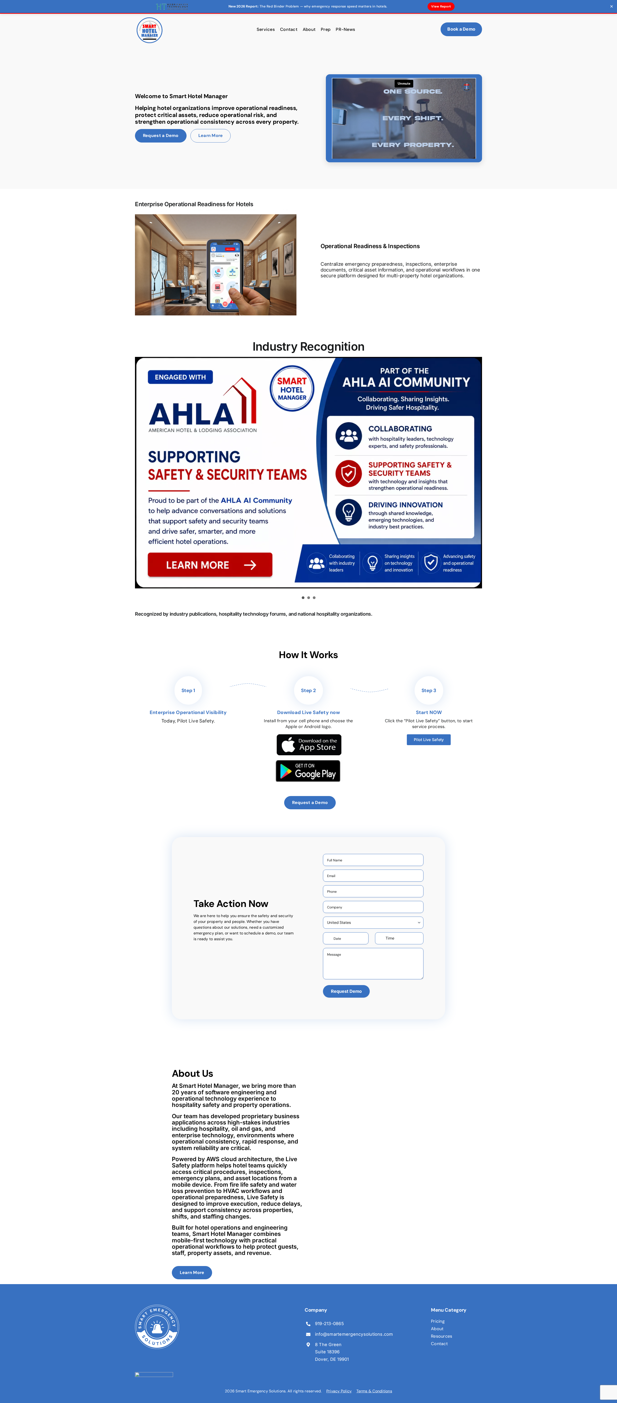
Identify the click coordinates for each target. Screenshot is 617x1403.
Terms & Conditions (374, 1391)
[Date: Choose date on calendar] (364, 938)
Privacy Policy (339, 1391)
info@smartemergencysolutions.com (354, 1334)
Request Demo (346, 991)
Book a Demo (461, 29)
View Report (441, 6)
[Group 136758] (157, 1306)
